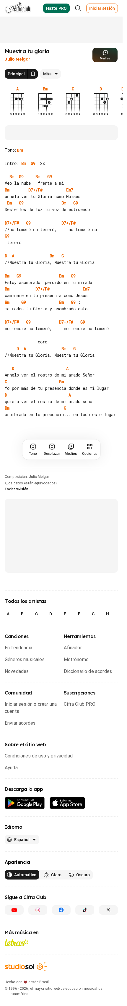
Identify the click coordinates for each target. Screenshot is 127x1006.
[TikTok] (84, 923)
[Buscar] (78, 8)
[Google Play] (25, 816)
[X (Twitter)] (108, 923)
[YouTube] (14, 923)
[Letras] (16, 955)
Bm (20, 150)
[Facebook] (61, 923)
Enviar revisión (16, 502)
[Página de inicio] (18, 8)
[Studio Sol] (26, 979)
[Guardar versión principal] (33, 74)
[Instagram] (37, 923)
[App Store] (67, 816)
